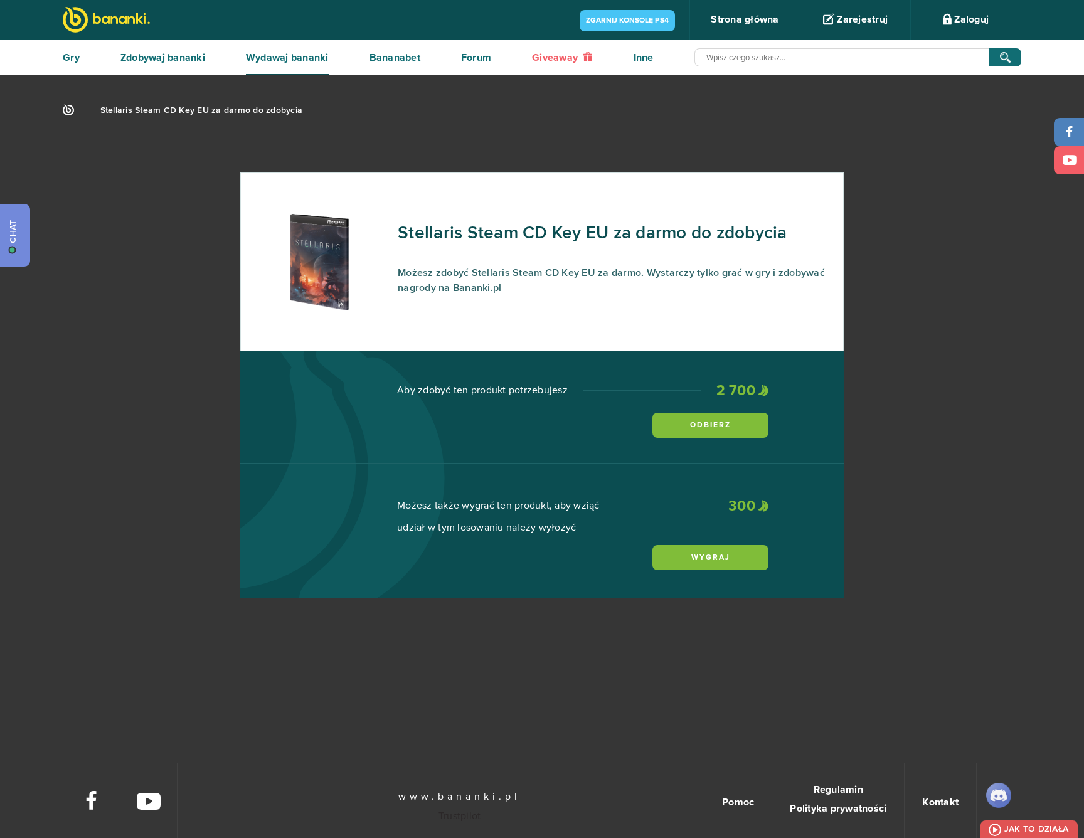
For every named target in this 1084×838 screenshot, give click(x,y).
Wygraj (710, 557)
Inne (644, 58)
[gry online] (106, 21)
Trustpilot (459, 816)
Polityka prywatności (838, 809)
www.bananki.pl (459, 797)
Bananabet (394, 58)
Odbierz (710, 425)
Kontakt (940, 802)
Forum (476, 58)
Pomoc (738, 802)
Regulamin (838, 790)
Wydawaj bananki (287, 58)
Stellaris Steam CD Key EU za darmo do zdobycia (201, 110)
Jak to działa (1036, 829)
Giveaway (556, 58)
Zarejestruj (861, 19)
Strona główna (744, 19)
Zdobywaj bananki (162, 58)
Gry (71, 58)
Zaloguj (970, 19)
